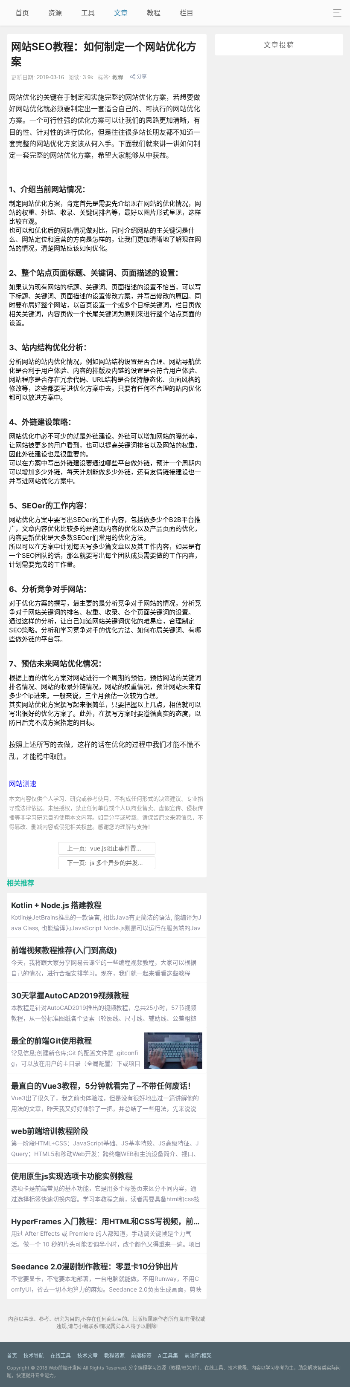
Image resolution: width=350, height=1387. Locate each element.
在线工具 (60, 1355)
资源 (55, 13)
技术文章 (87, 1355)
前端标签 (141, 1355)
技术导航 (33, 1355)
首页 (22, 13)
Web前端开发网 (65, 1368)
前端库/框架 (198, 1355)
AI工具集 (168, 1355)
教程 (153, 13)
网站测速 (22, 783)
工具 (88, 13)
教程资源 (114, 1355)
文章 (121, 13)
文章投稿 (279, 44)
